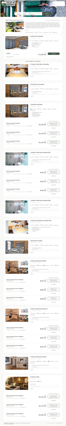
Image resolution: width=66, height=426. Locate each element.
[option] (58, 2)
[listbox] (58, 2)
